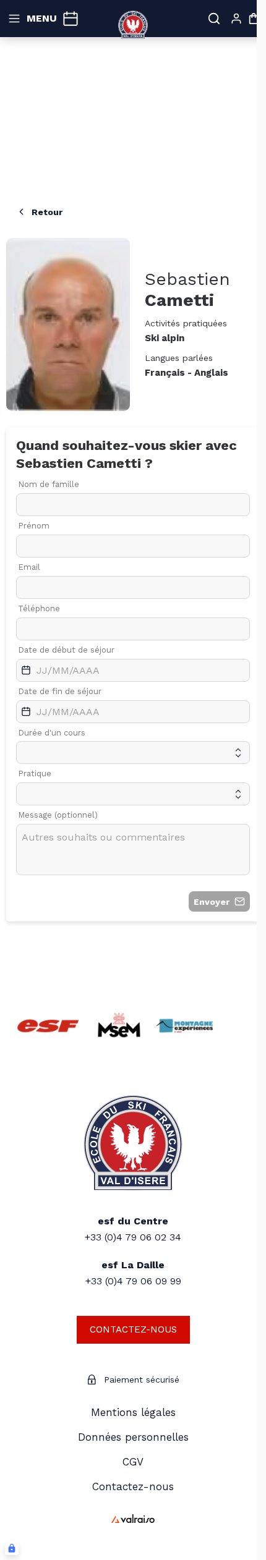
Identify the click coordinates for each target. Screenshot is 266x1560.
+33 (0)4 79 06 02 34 (133, 1237)
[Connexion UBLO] (12, 1548)
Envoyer (212, 902)
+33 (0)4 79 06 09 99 (133, 1281)
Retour (47, 212)
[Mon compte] (236, 18)
